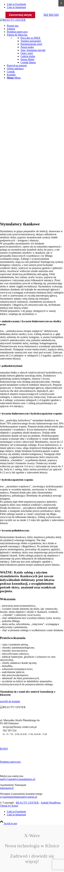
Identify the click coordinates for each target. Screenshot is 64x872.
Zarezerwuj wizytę (20, 14)
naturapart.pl (6, 788)
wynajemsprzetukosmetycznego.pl (18, 796)
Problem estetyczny (10, 761)
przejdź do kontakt (10, 701)
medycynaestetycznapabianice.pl (17, 779)
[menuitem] (35, 25)
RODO (4, 748)
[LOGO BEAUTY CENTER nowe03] (13, 19)
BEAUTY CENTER (27, 802)
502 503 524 (51, 14)
